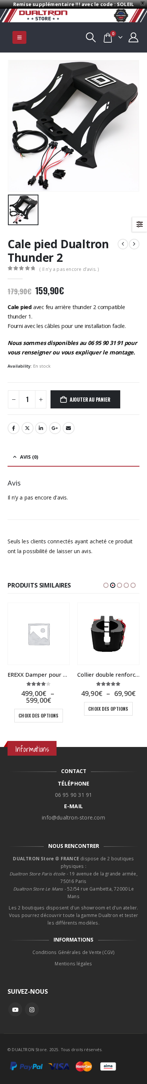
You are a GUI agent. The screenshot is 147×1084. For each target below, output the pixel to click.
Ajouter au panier (90, 399)
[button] (19, 37)
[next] (134, 244)
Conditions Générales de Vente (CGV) (73, 952)
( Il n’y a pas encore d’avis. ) (69, 269)
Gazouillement (27, 428)
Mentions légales (73, 963)
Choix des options (38, 715)
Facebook (14, 428)
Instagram (32, 1009)
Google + (55, 428)
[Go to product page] (38, 634)
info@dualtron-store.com (73, 817)
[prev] (123, 244)
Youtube (15, 1009)
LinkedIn (41, 428)
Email (69, 428)
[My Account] (133, 37)
